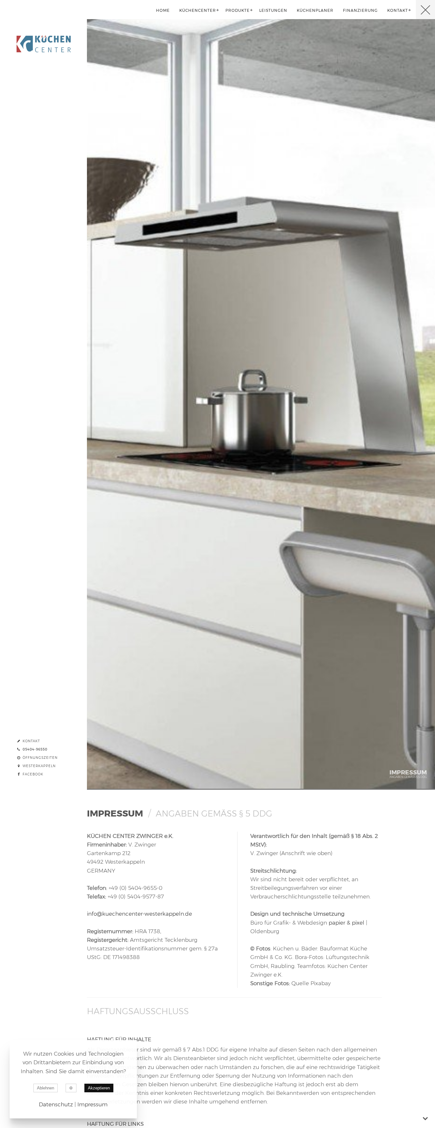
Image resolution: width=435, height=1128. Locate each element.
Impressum (92, 1104)
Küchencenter (197, 10)
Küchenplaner (315, 10)
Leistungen (273, 10)
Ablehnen (45, 1088)
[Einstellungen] (71, 1088)
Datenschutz (56, 1104)
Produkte (237, 10)
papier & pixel (346, 922)
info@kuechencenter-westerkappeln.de (139, 914)
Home (163, 10)
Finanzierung (360, 10)
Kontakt (397, 10)
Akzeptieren (99, 1088)
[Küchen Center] (43, 9)
